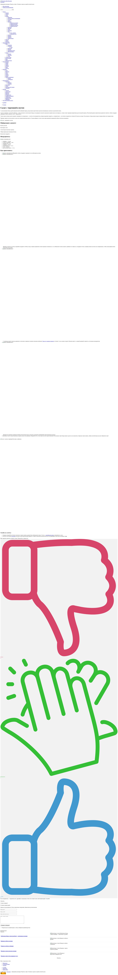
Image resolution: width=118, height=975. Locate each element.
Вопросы (7, 92)
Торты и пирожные (9, 77)
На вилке (2, 2)
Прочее (4, 89)
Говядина (10, 45)
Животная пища (6, 42)
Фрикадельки (11, 38)
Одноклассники (6, 964)
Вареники (10, 17)
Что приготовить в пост (8, 100)
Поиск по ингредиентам (8, 7)
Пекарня (5, 69)
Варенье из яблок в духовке (7, 941)
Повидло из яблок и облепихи (7, 946)
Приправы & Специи (9, 87)
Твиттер (4, 965)
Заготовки (7, 81)
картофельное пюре (50, 535)
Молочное (7, 85)
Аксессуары (7, 91)
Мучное (7, 66)
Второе (6, 16)
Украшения (10, 79)
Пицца (6, 73)
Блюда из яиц (8, 58)
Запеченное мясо (11, 50)
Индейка (10, 55)
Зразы (9, 20)
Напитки (7, 41)
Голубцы (10, 19)
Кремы (9, 78)
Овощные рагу (13, 33)
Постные (10, 30)
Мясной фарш (11, 51)
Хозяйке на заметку (9, 96)
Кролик (9, 49)
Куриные (10, 27)
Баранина (10, 48)
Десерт (6, 40)
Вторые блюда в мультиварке (14, 18)
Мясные (9, 28)
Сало (11, 47)
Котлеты (9, 21)
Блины (6, 76)
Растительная (6, 61)
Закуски (7, 39)
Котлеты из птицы (14, 22)
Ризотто (9, 35)
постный (13, 536)
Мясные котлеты (13, 24)
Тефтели (9, 37)
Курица (9, 53)
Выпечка (7, 71)
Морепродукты (8, 60)
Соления (9, 83)
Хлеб (6, 70)
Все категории (6, 6)
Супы (6, 15)
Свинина (10, 46)
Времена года (8, 98)
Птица (6, 52)
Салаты (7, 14)
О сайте (4, 967)
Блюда (4, 11)
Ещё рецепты (6, 80)
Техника (7, 90)
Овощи (6, 62)
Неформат (7, 99)
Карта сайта (5, 969)
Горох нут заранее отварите (48, 341)
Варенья (9, 82)
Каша (6, 67)
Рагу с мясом (13, 32)
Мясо (6, 43)
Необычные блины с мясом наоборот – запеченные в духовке (14, 936)
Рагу (9, 31)
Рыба (6, 59)
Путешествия (8, 94)
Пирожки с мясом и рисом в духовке (8, 951)
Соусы (6, 86)
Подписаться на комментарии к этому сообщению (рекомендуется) (16, 927)
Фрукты (7, 68)
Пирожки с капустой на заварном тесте (9, 956)
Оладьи (7, 75)
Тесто (6, 72)
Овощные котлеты (14, 25)
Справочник (8, 97)
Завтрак (7, 12)
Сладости (7, 88)
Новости (7, 93)
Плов (9, 29)
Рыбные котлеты (13, 26)
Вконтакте (5, 963)
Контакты (5, 968)
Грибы (6, 63)
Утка (9, 56)
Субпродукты (8, 57)
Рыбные (9, 36)
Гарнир (6, 65)
